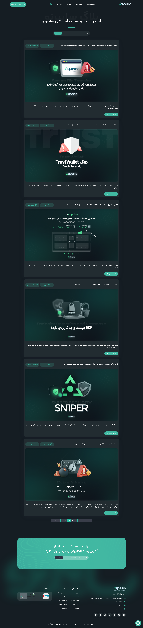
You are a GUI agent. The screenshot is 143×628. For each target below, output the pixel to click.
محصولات (79, 4)
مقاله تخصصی (46, 444)
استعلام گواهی (62, 601)
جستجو (58, 33)
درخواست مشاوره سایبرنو (17, 5)
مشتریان (76, 608)
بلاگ (50, 4)
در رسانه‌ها (76, 604)
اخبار (45, 125)
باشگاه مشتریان (62, 589)
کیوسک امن (63, 608)
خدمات (69, 4)
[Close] (72, 571)
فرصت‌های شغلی (62, 593)
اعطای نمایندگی (74, 601)
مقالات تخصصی (31, 46)
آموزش (46, 46)
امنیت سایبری (63, 604)
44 (87, 520)
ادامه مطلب (112, 114)
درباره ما (59, 4)
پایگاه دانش (63, 597)
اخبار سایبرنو (31, 205)
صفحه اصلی (91, 4)
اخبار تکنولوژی (31, 125)
